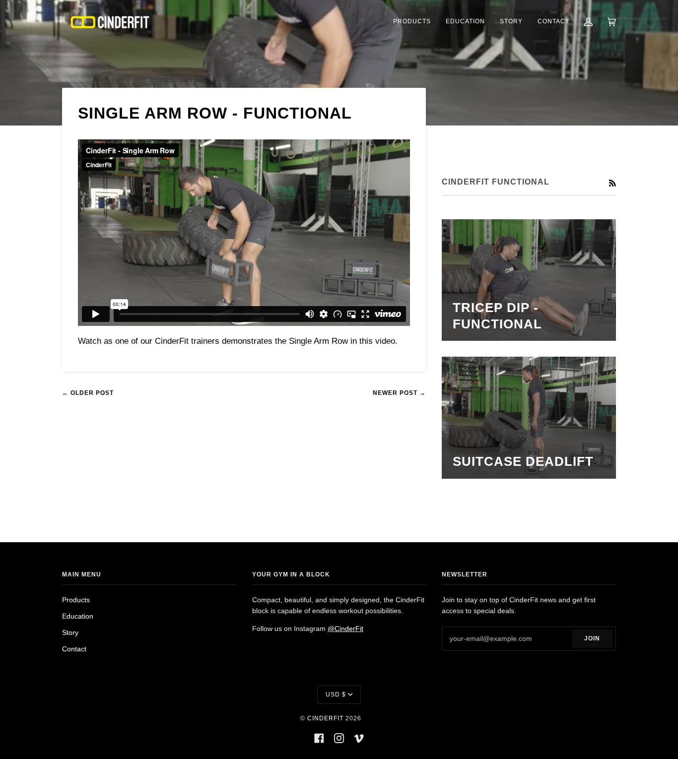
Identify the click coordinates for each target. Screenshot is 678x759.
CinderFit (325, 718)
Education (77, 616)
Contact (74, 649)
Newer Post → (399, 392)
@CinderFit (345, 628)
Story (70, 632)
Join (592, 638)
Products (76, 600)
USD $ (336, 694)
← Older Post (88, 392)
